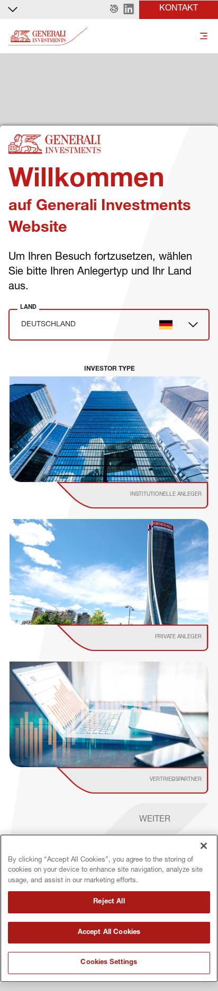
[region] (109, 908)
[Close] (203, 845)
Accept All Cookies (109, 932)
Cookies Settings (108, 962)
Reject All (108, 902)
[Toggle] (204, 36)
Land (28, 306)
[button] (114, 9)
